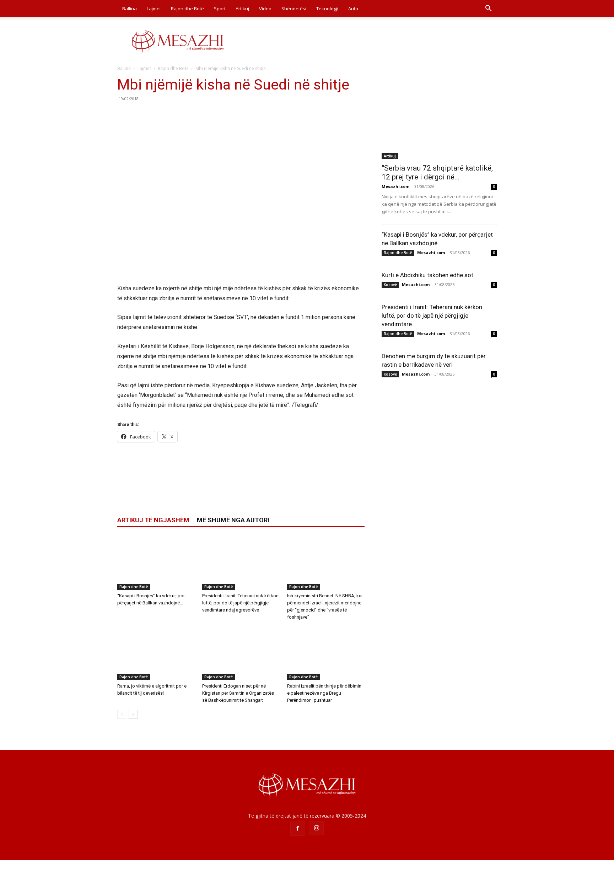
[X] (141, 115)
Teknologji (327, 8)
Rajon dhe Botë (187, 8)
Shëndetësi (293, 8)
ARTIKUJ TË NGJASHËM (153, 520)
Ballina (129, 8)
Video (265, 8)
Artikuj (242, 8)
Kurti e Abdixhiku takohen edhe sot (427, 275)
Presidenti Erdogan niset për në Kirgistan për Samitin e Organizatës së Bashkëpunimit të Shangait (238, 693)
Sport (220, 8)
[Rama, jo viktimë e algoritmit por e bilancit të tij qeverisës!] (156, 653)
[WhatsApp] (173, 115)
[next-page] (133, 714)
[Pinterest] (157, 115)
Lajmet (154, 8)
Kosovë (390, 284)
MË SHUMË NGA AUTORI (233, 520)
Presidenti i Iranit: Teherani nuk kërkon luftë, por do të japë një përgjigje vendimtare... (432, 315)
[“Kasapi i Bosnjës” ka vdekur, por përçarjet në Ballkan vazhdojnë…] (156, 563)
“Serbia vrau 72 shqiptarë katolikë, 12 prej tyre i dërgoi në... (437, 172)
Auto (353, 8)
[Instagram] (316, 828)
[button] (488, 9)
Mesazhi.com (395, 186)
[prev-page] (121, 714)
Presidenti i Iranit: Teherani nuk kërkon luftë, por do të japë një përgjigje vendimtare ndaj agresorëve (240, 603)
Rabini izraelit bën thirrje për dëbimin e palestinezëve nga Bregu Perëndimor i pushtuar (324, 693)
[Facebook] (124, 115)
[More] (190, 115)
